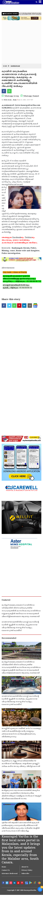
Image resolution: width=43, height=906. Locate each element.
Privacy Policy (27, 870)
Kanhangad (15, 66)
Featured (6, 600)
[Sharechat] (39, 882)
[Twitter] (7, 883)
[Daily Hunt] (34, 882)
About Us (25, 867)
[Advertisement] (21, 42)
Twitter (28, 237)
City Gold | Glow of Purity (15, 272)
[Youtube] (18, 883)
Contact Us (6, 870)
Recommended (9, 638)
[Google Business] (26, 882)
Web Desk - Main (10, 100)
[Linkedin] (14, 883)
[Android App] (30, 882)
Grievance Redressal (9, 873)
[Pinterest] (22, 883)
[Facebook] (3, 883)
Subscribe (25, 873)
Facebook (16, 237)
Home (5, 66)
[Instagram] (11, 883)
